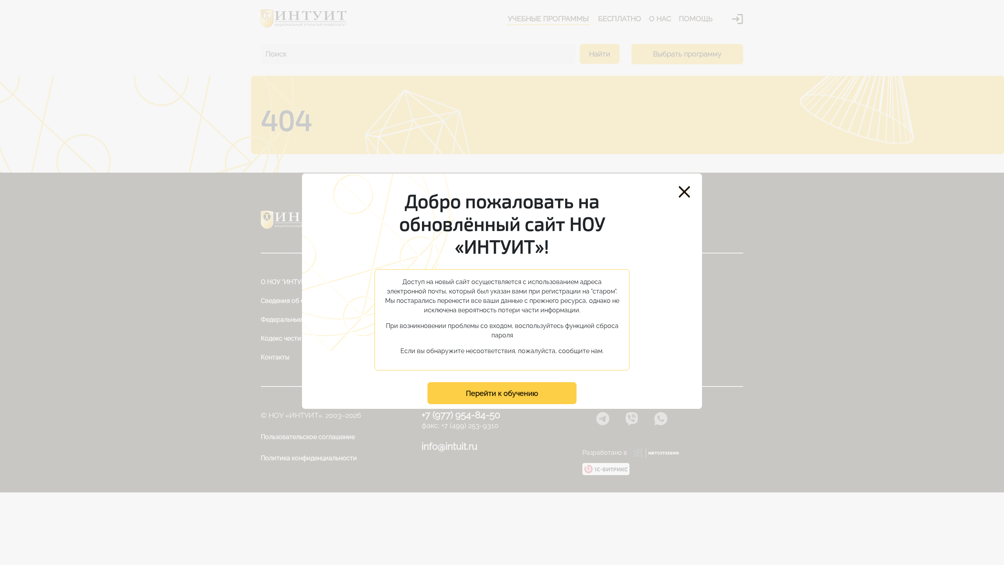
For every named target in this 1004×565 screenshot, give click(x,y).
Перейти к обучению (502, 393)
